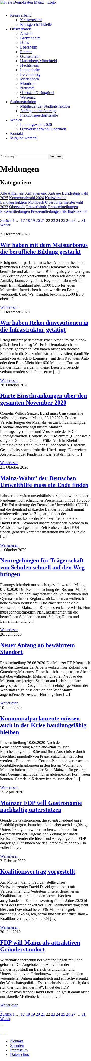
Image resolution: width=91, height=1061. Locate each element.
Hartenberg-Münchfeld (38, 61)
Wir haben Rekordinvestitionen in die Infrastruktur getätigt (44, 326)
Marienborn (29, 79)
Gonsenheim (30, 56)
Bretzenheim (30, 38)
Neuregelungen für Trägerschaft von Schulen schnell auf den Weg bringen (42, 567)
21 (43, 220)
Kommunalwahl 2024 (26, 198)
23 (53, 220)
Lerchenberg (30, 74)
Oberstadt (17, 207)
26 (68, 220)
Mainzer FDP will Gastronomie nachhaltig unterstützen (41, 806)
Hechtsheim (29, 65)
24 (58, 220)
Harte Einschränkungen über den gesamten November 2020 (43, 399)
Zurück (6, 220)
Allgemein (16, 193)
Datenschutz (20, 1054)
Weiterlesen (9, 307)
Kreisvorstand (31, 20)
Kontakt (16, 133)
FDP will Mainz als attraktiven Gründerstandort (40, 946)
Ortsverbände (21, 29)
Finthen (26, 52)
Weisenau (28, 97)
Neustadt (27, 88)
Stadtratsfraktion (23, 102)
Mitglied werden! (24, 138)
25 (63, 220)
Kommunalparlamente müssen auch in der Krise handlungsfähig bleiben (43, 725)
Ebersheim (28, 47)
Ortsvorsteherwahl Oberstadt (43, 129)
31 (83, 220)
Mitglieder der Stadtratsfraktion (45, 106)
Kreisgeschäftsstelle (36, 24)
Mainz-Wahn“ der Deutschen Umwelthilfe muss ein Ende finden (44, 481)
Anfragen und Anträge (38, 111)
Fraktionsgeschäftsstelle (39, 115)
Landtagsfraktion (13, 202)
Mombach (28, 83)
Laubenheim (30, 70)
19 (33, 220)
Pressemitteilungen (63, 207)
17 (23, 220)
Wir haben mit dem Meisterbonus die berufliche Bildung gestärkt (44, 248)
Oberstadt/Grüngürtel (37, 92)
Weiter (5, 225)
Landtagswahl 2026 (36, 124)
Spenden (17, 1045)
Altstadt (26, 33)
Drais (24, 42)
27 (73, 220)
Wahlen (16, 120)
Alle (3, 193)
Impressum (19, 1050)
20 (38, 220)
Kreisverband (21, 15)
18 (28, 220)
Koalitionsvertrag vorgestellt (37, 871)
